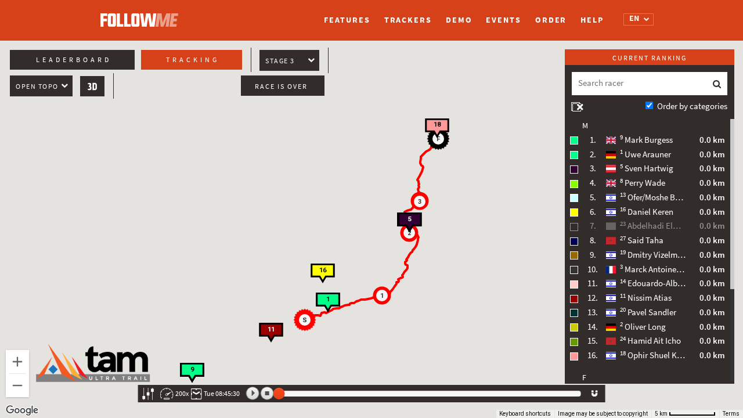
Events (503, 20)
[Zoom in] (17, 361)
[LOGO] (142, 14)
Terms (731, 413)
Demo (459, 20)
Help (592, 20)
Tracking (192, 59)
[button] (306, 321)
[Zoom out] (17, 385)
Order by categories (692, 106)
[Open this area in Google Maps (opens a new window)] (22, 410)
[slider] (279, 393)
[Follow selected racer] (594, 393)
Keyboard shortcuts (525, 413)
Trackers (408, 20)
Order (551, 20)
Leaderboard (73, 59)
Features (347, 20)
